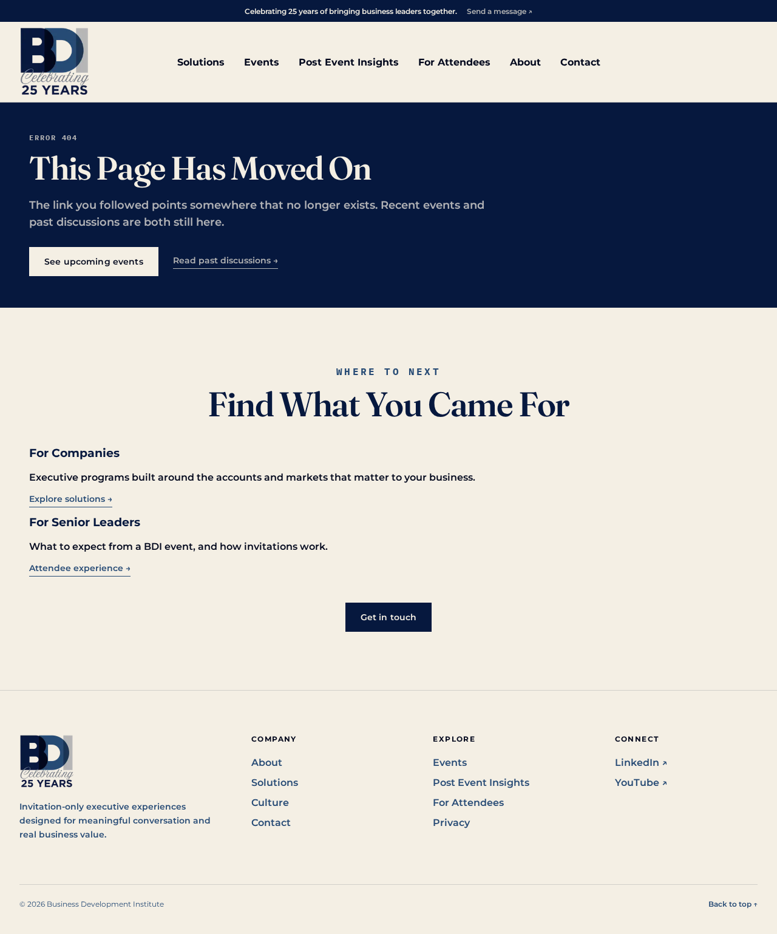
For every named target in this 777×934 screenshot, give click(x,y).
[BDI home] (54, 62)
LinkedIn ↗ (641, 762)
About (525, 62)
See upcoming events (93, 261)
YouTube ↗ (641, 782)
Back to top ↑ (733, 904)
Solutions (201, 62)
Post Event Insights (349, 62)
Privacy (451, 822)
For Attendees (454, 62)
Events (261, 62)
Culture (270, 802)
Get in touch (389, 617)
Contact (580, 62)
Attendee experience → (80, 568)
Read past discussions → (225, 260)
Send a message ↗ (499, 11)
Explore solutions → (70, 498)
